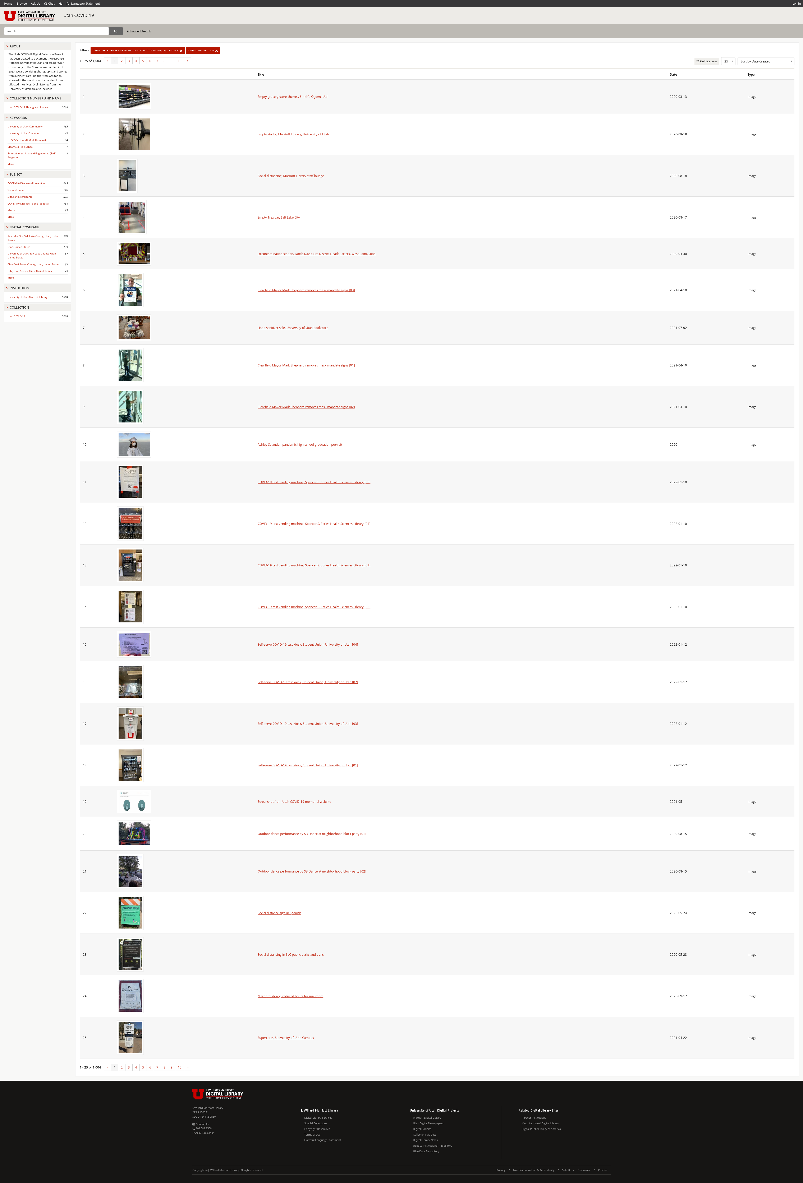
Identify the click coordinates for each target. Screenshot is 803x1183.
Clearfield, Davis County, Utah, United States (33, 264)
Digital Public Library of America (541, 1129)
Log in (797, 3)
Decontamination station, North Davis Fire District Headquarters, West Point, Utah (317, 254)
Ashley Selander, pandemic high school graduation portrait (300, 444)
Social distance (16, 190)
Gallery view (708, 61)
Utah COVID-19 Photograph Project (28, 107)
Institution (19, 288)
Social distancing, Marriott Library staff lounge (291, 176)
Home (8, 3)
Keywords (18, 118)
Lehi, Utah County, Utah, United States (30, 271)
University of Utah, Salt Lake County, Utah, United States (32, 255)
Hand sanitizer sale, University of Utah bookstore (293, 328)
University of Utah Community (25, 126)
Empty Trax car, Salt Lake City (279, 217)
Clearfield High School (20, 147)
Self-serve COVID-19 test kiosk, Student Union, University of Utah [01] (308, 765)
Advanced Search (139, 31)
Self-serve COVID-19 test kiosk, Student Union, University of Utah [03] (308, 723)
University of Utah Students (23, 133)
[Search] (116, 31)
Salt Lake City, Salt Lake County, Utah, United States (33, 238)
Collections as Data (424, 1134)
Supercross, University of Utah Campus (286, 1037)
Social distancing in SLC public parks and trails (291, 954)
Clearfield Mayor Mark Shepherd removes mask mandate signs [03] (306, 290)
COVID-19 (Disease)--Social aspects (28, 203)
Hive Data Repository (426, 1151)
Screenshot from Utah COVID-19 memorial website (294, 801)
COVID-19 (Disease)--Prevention (26, 183)
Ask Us (35, 3)
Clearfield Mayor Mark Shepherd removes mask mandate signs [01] (306, 365)
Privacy (500, 1170)
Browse (22, 3)
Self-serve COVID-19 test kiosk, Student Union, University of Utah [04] (308, 644)
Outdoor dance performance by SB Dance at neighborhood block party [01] (312, 834)
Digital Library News (425, 1140)
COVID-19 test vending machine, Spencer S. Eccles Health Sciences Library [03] (314, 482)
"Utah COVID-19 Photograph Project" (136, 50)
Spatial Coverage (24, 227)
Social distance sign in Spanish (279, 913)
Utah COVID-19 (78, 15)
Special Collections (315, 1123)
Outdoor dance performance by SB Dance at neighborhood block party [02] (312, 871)
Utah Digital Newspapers (428, 1123)
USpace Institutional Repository (432, 1145)
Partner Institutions (534, 1117)
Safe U (566, 1170)
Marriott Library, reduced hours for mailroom (290, 996)
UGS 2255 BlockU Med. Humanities (28, 140)
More (11, 164)
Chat (51, 3)
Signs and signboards (20, 196)
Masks (11, 210)
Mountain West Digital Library (540, 1123)
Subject (16, 174)
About (15, 46)
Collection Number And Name (35, 98)
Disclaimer (584, 1170)
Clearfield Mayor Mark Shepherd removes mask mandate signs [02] (306, 407)
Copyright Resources (317, 1129)
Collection (19, 307)
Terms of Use (312, 1134)
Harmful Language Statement (79, 3)
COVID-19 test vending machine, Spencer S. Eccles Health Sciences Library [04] (314, 524)
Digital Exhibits (422, 1129)
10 (180, 61)
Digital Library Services (318, 1117)
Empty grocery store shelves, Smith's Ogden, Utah (293, 96)
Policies (602, 1170)
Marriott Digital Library (427, 1117)
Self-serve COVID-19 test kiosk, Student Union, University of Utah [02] (308, 682)
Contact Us (202, 1124)
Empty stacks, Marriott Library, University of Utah (293, 134)
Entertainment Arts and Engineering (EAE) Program (32, 155)
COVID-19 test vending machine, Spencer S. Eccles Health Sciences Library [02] (314, 607)
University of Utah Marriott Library (27, 297)
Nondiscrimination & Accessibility (533, 1170)
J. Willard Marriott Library (207, 1108)
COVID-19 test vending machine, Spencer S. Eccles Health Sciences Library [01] (314, 565)
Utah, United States (19, 247)
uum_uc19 (201, 50)
